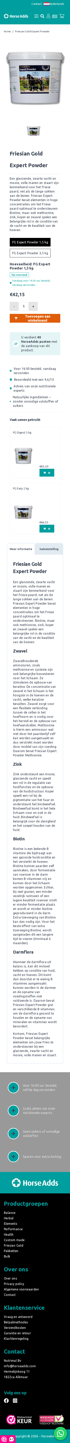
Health (8, 1234)
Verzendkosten (15, 1327)
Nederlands (56, 3)
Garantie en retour (17, 1333)
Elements (10, 1223)
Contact (37, 4)
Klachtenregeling (16, 1338)
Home (7, 31)
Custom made (14, 1240)
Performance (13, 1229)
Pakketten (11, 1251)
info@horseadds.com (20, 1366)
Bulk (7, 1256)
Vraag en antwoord (18, 1316)
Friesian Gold (13, 1245)
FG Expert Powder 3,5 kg (30, 253)
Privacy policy (14, 1284)
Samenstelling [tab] (49, 549)
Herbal (8, 1218)
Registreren (46, 57)
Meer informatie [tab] (21, 549)
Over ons (10, 1278)
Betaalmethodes (16, 1322)
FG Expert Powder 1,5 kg (30, 242)
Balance (10, 1212)
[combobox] (54, 4)
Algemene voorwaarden (21, 1289)
